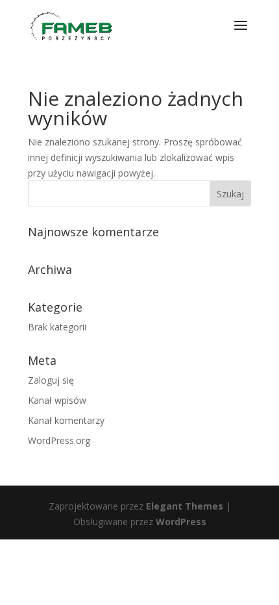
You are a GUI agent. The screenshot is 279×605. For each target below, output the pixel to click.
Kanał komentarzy (66, 420)
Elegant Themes (184, 506)
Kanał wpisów (57, 400)
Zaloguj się (51, 380)
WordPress (181, 521)
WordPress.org (59, 440)
